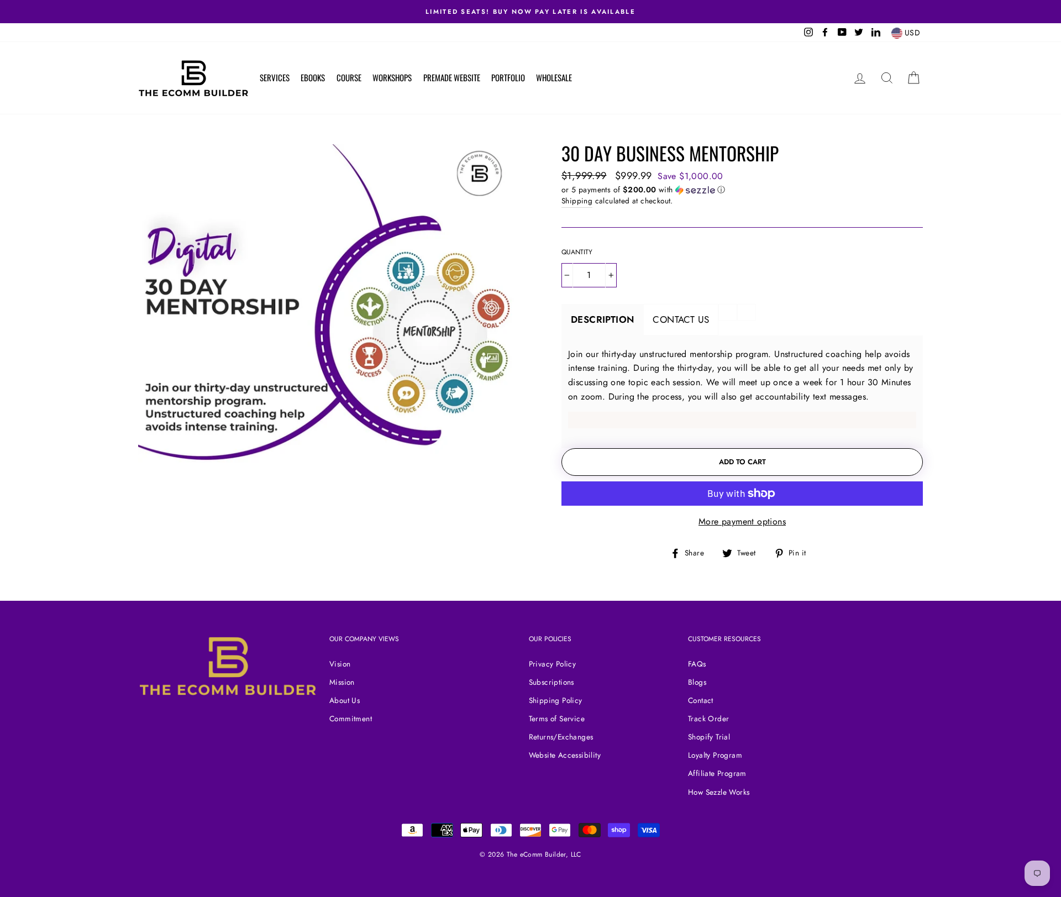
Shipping (576, 200)
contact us (681, 319)
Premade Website (451, 77)
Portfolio (508, 77)
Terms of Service (557, 718)
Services (275, 77)
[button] (742, 189)
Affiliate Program (717, 773)
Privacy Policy (552, 663)
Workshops (392, 77)
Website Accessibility (565, 754)
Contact (700, 700)
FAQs (697, 663)
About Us (344, 700)
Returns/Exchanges (561, 736)
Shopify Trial (709, 736)
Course (349, 77)
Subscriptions (551, 682)
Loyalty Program (715, 754)
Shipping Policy (555, 700)
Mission (342, 682)
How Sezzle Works (718, 792)
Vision (339, 663)
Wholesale (554, 77)
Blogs (697, 682)
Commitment (350, 718)
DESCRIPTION (602, 319)
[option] (530, 12)
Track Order (708, 718)
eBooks (313, 77)
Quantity (576, 252)
